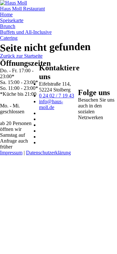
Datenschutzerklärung (48, 152)
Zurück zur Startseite (21, 56)
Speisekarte (11, 20)
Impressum (11, 152)
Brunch (7, 26)
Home (6, 14)
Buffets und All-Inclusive (26, 32)
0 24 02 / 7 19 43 (56, 95)
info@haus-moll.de (51, 104)
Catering (9, 38)
